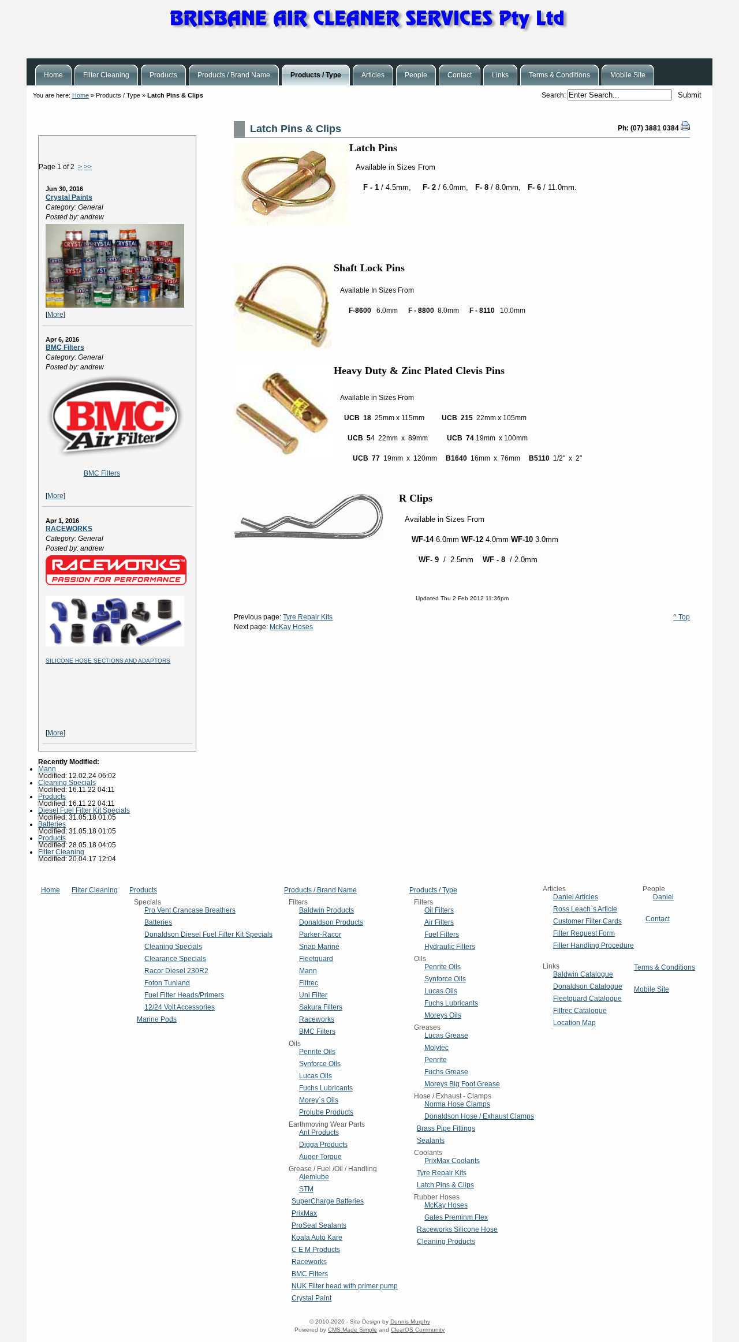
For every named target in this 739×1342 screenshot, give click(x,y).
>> (88, 167)
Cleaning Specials (67, 783)
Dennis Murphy (410, 1321)
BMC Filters (65, 347)
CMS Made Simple (352, 1329)
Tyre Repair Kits (308, 617)
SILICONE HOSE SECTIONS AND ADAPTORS (108, 660)
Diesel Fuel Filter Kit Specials (84, 810)
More (55, 315)
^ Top (681, 617)
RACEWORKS (69, 529)
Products (52, 797)
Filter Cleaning (61, 852)
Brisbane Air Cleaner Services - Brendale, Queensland (369, 29)
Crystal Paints (69, 197)
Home (80, 95)
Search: (555, 95)
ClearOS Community (418, 1329)
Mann (47, 769)
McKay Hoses (291, 627)
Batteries (52, 824)
